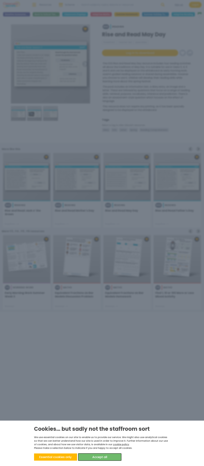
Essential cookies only (55, 457)
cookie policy (121, 444)
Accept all (99, 457)
